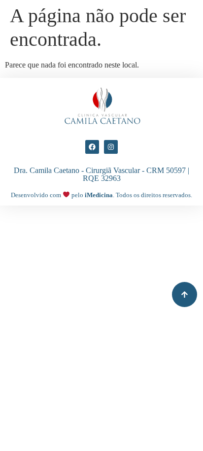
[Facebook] (92, 147)
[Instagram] (111, 147)
